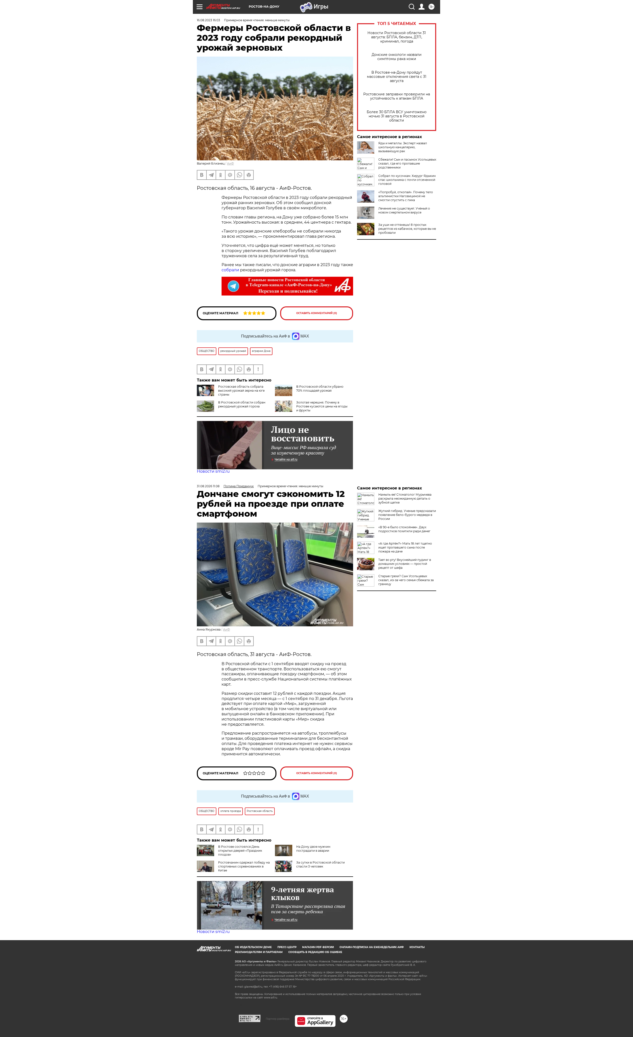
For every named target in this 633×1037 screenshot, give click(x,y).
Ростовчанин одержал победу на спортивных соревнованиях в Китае (244, 866)
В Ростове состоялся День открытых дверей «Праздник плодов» (240, 850)
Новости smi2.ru (213, 471)
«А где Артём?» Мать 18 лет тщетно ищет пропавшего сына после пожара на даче (405, 547)
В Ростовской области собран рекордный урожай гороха (241, 404)
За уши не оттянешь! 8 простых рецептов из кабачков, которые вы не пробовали (407, 228)
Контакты (417, 947)
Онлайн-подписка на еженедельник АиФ (371, 947)
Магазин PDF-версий (318, 947)
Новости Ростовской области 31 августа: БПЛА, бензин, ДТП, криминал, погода (396, 37)
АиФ (230, 163)
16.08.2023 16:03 (208, 20)
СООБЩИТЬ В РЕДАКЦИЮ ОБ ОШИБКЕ (315, 952)
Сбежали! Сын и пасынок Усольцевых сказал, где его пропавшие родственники (407, 163)
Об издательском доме (253, 947)
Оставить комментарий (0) (316, 313)
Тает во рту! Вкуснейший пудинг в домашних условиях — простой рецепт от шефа (404, 564)
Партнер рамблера (277, 1018)
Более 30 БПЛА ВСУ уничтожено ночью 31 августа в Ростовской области (397, 116)
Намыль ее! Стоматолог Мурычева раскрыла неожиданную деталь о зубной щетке (404, 498)
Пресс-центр (286, 947)
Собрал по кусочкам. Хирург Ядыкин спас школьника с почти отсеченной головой (407, 180)
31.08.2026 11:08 (208, 486)
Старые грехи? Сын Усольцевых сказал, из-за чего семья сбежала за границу (406, 580)
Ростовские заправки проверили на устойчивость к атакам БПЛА (396, 96)
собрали (230, 270)
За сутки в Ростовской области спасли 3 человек (320, 864)
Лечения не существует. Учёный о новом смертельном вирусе (404, 210)
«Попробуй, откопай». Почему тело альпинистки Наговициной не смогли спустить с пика (405, 196)
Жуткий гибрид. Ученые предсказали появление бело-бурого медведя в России (407, 515)
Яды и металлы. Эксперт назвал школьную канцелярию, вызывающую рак (402, 147)
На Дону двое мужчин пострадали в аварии (313, 848)
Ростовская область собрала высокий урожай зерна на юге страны (241, 390)
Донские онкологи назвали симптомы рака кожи (397, 57)
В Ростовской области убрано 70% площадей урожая (319, 388)
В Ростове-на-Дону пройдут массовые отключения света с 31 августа (396, 76)
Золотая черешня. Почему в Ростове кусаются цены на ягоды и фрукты (321, 406)
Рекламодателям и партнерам (259, 952)
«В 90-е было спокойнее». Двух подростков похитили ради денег (404, 529)
